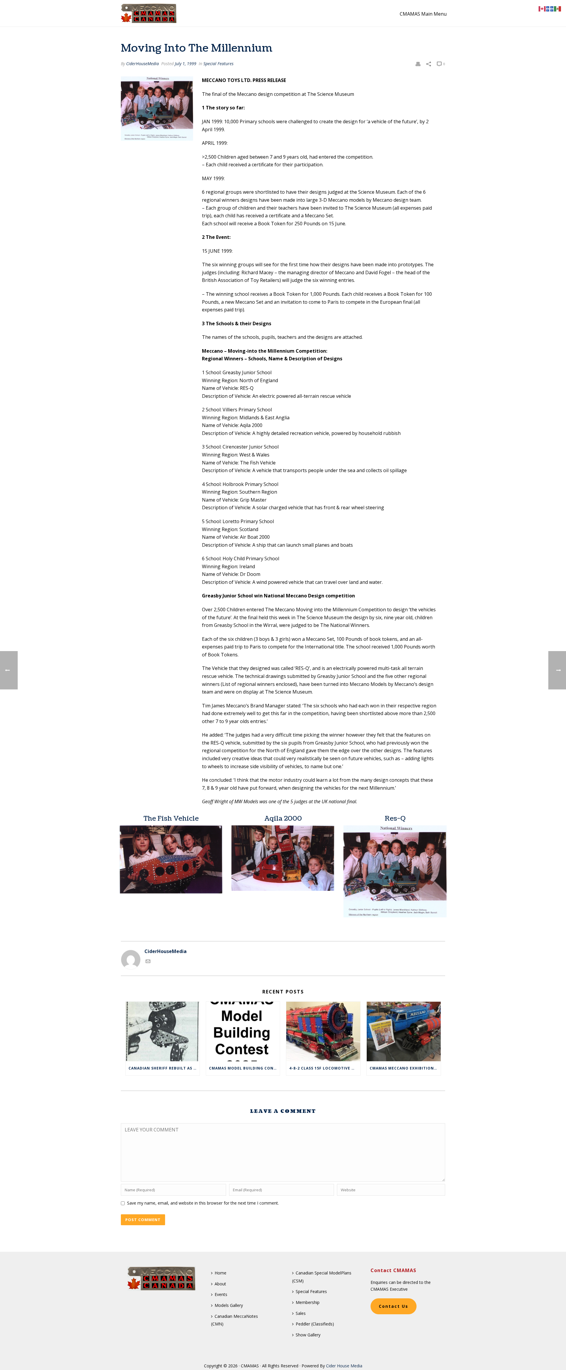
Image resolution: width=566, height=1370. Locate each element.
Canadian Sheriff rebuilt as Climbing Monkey (164, 1068)
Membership (308, 1302)
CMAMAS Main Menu (423, 14)
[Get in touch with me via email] (148, 962)
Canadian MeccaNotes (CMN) (234, 1320)
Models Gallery (229, 1305)
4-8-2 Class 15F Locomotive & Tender (324, 1068)
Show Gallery (308, 1335)
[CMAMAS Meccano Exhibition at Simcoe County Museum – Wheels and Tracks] (404, 1031)
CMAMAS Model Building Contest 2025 (244, 1068)
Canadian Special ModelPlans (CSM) (321, 1277)
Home (220, 1273)
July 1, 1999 (185, 63)
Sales (301, 1313)
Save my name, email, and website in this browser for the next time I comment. (203, 1203)
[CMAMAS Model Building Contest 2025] (243, 1031)
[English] (542, 8)
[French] (550, 8)
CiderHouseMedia (142, 63)
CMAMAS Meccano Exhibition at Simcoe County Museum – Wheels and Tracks (405, 1068)
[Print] (418, 64)
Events (221, 1294)
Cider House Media (344, 1366)
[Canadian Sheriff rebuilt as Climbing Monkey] (163, 1031)
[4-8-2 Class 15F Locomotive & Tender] (323, 1031)
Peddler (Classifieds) (315, 1324)
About (220, 1284)
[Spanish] (558, 8)
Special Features (218, 63)
